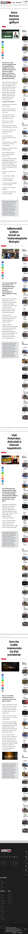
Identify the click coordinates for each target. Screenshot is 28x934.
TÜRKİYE (8, 223)
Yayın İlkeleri (3, 863)
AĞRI (2, 886)
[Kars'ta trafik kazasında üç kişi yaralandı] (10, 666)
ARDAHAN (18, 2)
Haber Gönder (15, 865)
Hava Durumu (2, 895)
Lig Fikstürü (2, 906)
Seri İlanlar (3, 913)
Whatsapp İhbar (15, 863)
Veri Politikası (3, 865)
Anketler (10, 896)
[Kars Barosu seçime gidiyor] (10, 34)
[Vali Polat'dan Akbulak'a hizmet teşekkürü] (10, 459)
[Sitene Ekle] (17, 856)
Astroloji (9, 902)
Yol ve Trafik (2, 898)
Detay (14, 932)
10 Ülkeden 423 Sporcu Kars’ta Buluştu (25, 59)
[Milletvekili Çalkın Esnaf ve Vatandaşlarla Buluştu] (10, 253)
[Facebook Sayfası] (1, 856)
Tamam (20, 932)
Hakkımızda (3, 861)
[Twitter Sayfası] (3, 856)
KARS (13, 2)
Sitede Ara (10, 894)
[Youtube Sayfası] (8, 856)
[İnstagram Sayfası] (6, 856)
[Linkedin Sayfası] (10, 856)
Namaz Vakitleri (2, 901)
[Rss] (13, 856)
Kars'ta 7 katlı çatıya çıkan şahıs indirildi (25, 132)
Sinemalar (3, 911)
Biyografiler (10, 897)
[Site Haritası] (15, 856)
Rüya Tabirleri (9, 900)
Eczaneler (3, 903)
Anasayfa (3, 7)
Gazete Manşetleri (3, 918)
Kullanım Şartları (15, 861)
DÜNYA (2, 889)
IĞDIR (2, 884)
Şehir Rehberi (2, 915)
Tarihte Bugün (2, 909)
